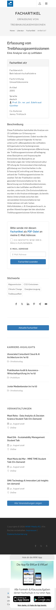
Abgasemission (14, 284)
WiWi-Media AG (33, 526)
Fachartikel (30, 30)
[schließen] (8, 593)
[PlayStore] (42, 598)
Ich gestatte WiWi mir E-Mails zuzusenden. (26, 241)
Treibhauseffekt (15, 294)
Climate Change (15, 289)
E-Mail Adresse (19, 249)
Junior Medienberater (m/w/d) (22, 386)
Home (12, 30)
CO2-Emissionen (31, 284)
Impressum (31, 530)
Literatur (20, 30)
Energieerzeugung (32, 289)
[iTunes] (21, 598)
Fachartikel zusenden (28, 261)
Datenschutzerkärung (17, 534)
